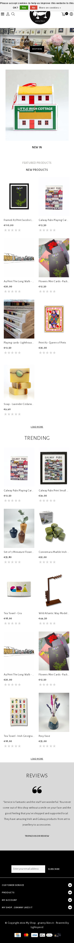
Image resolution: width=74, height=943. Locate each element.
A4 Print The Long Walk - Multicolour (19, 281)
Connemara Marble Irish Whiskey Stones (54, 552)
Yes (24, 7)
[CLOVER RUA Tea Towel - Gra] (19, 589)
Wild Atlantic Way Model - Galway (54, 613)
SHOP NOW (37, 49)
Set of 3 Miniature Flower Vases (19, 552)
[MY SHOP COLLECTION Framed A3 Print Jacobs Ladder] (19, 196)
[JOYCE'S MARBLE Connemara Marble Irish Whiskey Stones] (54, 528)
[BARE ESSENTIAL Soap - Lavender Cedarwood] (19, 380)
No (33, 7)
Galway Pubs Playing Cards (54, 220)
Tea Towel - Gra (13, 613)
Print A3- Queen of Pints (52, 342)
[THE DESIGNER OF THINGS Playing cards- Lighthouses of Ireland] (19, 319)
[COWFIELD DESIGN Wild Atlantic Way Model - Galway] (54, 589)
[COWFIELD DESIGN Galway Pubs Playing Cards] (54, 196)
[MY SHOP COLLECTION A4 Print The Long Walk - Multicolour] (19, 257)
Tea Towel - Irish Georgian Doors (19, 736)
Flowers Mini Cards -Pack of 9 (54, 281)
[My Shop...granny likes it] (39, 14)
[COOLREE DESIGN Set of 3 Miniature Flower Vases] (19, 528)
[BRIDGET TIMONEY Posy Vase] (54, 712)
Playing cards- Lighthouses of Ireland (19, 342)
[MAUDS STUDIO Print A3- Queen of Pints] (54, 319)
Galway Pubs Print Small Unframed (54, 490)
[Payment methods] (17, 935)
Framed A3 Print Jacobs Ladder (19, 220)
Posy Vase (44, 736)
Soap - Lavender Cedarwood (19, 404)
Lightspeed (37, 927)
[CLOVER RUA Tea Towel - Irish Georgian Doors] (19, 712)
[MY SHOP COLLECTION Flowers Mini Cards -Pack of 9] (54, 257)
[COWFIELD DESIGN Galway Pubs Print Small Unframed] (54, 466)
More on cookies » (50, 7)
